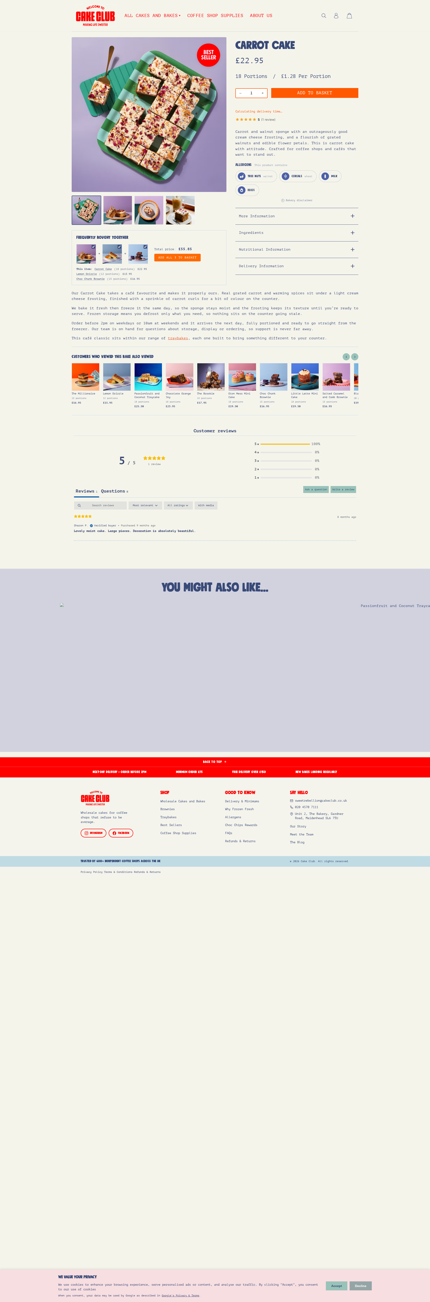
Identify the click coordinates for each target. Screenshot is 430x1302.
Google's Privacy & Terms (180, 1295)
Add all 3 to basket (177, 257)
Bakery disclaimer (297, 200)
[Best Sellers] (208, 55)
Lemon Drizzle (86, 273)
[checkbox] (206, 505)
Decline (360, 1286)
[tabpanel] (215, 521)
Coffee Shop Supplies (215, 15)
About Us (261, 15)
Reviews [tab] (86, 491)
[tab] (86, 210)
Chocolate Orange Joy (178, 395)
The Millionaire (83, 393)
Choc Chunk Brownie (90, 278)
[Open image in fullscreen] (149, 114)
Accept (336, 1286)
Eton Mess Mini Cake (239, 395)
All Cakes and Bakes (153, 15)
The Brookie (205, 393)
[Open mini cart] (349, 15)
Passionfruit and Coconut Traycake (146, 395)
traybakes (178, 338)
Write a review (343, 489)
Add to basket (314, 92)
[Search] (323, 15)
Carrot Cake (103, 269)
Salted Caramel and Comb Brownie (335, 395)
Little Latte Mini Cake (304, 395)
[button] (286, 444)
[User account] (336, 15)
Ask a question (316, 489)
